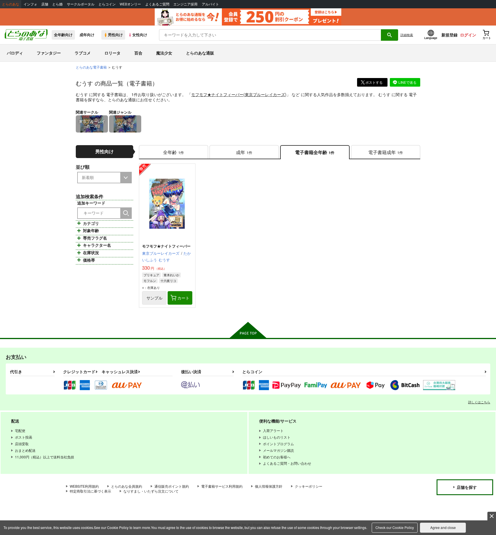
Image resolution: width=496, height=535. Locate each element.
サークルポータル (80, 4)
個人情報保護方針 (268, 486)
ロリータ (112, 53)
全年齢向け (63, 34)
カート (183, 298)
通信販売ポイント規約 (171, 486)
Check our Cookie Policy (394, 527)
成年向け (87, 34)
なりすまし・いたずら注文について (151, 491)
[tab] (173, 152)
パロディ (15, 53)
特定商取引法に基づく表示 (90, 491)
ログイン (468, 35)
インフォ (30, 4)
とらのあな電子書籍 (91, 67)
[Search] (126, 213)
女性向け (139, 34)
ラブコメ (83, 53)
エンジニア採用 (185, 4)
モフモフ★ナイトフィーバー (217, 94)
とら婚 (57, 4)
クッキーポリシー (308, 486)
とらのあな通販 (200, 53)
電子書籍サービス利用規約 (222, 486)
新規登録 (449, 35)
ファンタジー (49, 53)
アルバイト (210, 4)
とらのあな (10, 4)
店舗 (44, 4)
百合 (138, 53)
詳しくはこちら (479, 402)
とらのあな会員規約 (126, 486)
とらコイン (107, 4)
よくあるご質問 (157, 4)
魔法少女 (164, 53)
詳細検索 (406, 34)
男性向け (115, 34)
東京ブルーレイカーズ (265, 94)
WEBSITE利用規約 (84, 486)
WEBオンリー (130, 4)
